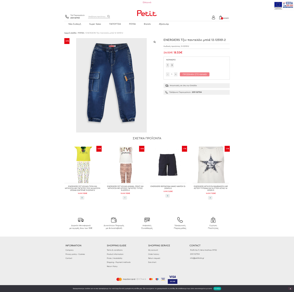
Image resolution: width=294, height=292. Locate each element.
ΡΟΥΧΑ (132, 24)
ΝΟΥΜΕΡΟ (171, 60)
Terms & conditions (115, 250)
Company (69, 250)
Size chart (152, 262)
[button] (155, 42)
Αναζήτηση (108, 16)
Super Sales (95, 24)
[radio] (167, 65)
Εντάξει (217, 288)
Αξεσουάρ (164, 24)
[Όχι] (290, 288)
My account (153, 250)
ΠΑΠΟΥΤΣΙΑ (115, 24)
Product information (115, 254)
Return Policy (112, 266)
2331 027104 (75, 18)
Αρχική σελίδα (70, 33)
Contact (68, 258)
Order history (153, 254)
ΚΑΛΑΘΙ (226, 18)
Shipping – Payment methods (119, 262)
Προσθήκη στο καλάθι (195, 74)
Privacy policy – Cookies (75, 254)
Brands (147, 24)
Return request (154, 258)
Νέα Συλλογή (74, 24)
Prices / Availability (114, 258)
